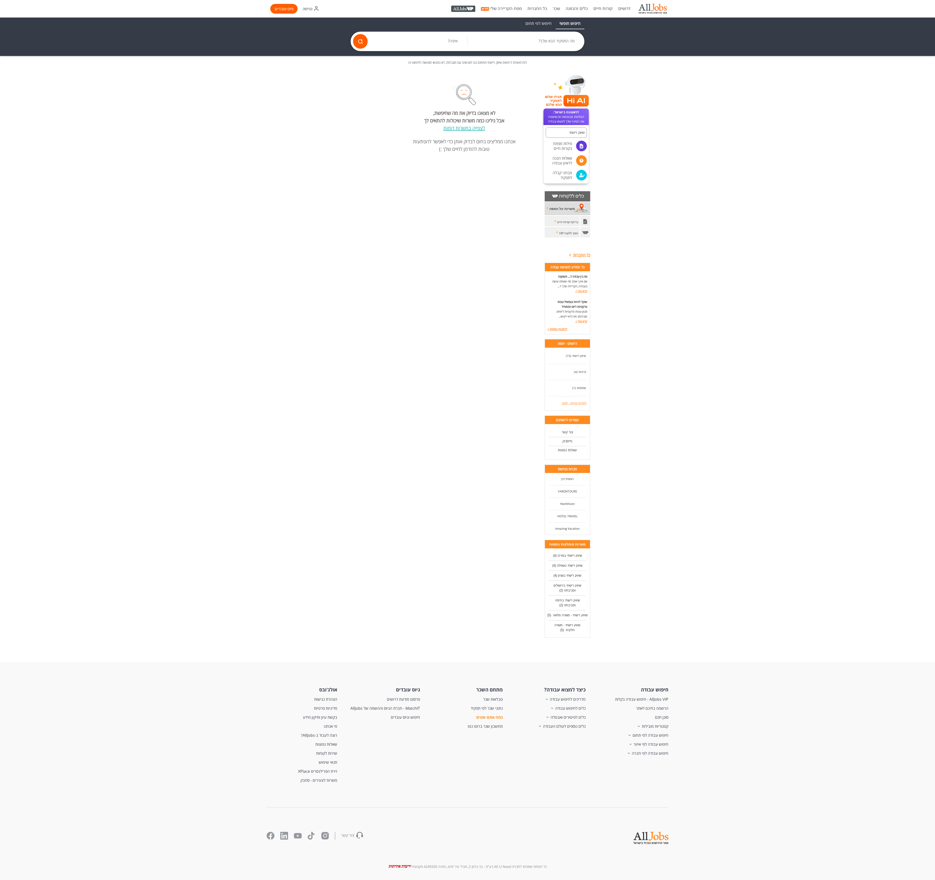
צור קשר (567, 432)
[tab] (570, 23)
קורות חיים (603, 8)
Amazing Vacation (567, 528)
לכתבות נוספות (557, 329)
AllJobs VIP (463, 9)
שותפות (581, 388)
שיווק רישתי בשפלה (569, 565)
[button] (566, 132)
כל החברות (537, 8)
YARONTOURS (567, 491)
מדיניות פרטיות (325, 708)
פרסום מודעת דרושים (403, 699)
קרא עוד (581, 291)
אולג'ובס (328, 689)
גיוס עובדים (284, 8)
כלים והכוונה (577, 8)
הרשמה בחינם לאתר (652, 708)
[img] (652, 8)
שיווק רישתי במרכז (570, 555)
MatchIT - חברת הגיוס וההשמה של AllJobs (385, 708)
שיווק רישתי (579, 356)
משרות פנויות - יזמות (574, 403)
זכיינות (582, 372)
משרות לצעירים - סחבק (318, 780)
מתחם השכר (489, 689)
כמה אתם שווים (489, 717)
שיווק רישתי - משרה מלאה (570, 615)
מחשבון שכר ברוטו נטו (485, 726)
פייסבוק (567, 441)
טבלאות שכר (493, 699)
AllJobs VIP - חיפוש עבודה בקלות (641, 699)
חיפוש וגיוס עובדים (405, 717)
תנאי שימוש (328, 762)
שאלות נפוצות (567, 450)
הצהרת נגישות (325, 699)
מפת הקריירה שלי (506, 8)
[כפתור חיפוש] (360, 41)
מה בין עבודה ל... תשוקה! (572, 276)
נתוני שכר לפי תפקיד (487, 708)
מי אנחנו (330, 726)
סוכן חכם (661, 717)
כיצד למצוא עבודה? (565, 689)
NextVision (567, 504)
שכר (556, 8)
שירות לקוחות (326, 753)
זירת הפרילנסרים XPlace (317, 771)
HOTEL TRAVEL (567, 516)
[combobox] (526, 41)
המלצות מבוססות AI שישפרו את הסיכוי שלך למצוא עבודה (566, 117)
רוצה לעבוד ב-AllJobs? (319, 735)
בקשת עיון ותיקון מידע (320, 717)
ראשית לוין (567, 479)
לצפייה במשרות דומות (464, 128)
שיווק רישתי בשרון (569, 575)
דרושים (624, 8)
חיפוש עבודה (654, 689)
